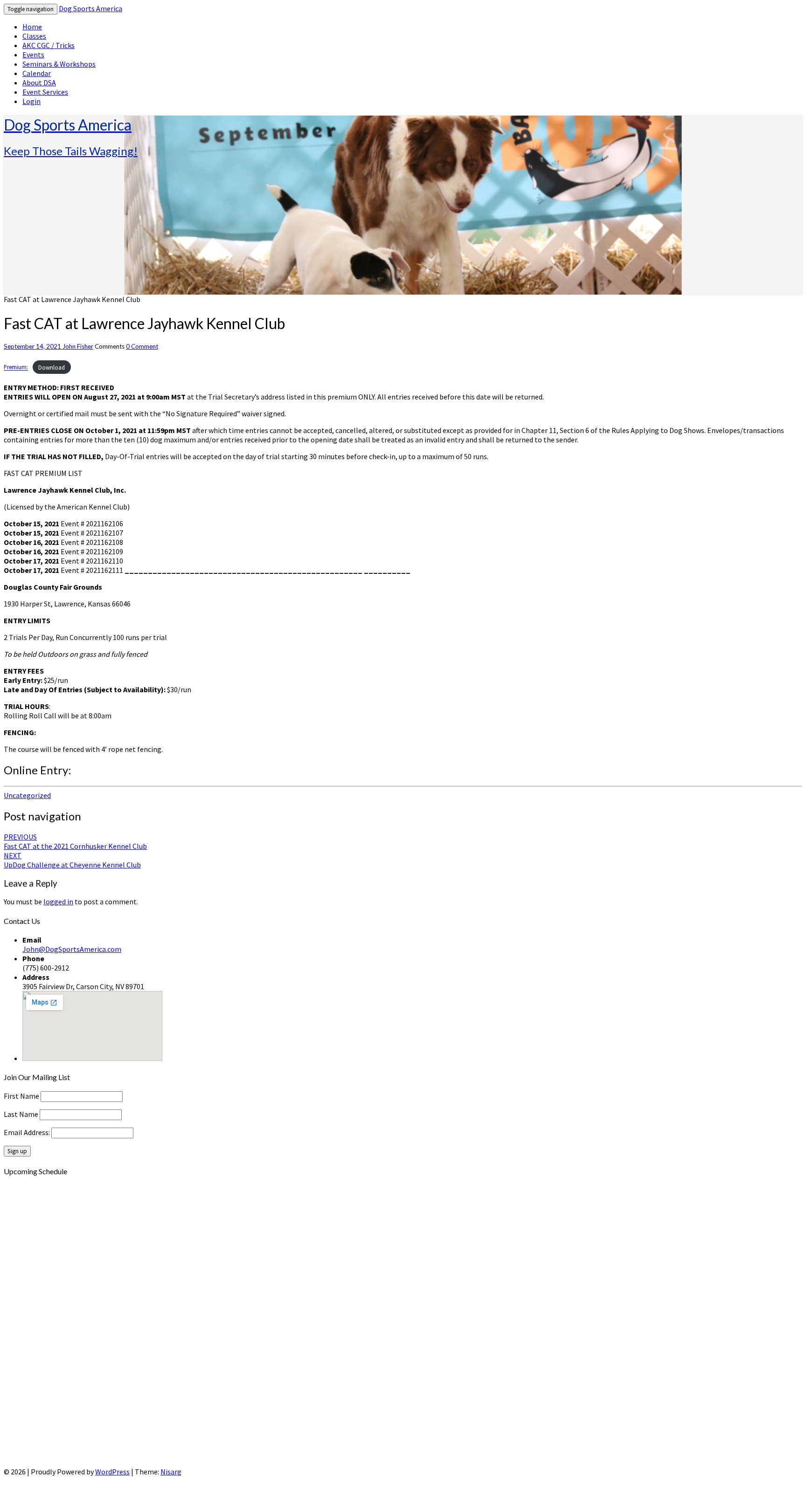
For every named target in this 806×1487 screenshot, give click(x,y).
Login (31, 101)
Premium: (16, 367)
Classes (34, 36)
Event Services (45, 91)
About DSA (39, 82)
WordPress (112, 1471)
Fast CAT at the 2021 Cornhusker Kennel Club (75, 841)
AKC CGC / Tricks (48, 45)
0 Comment (142, 346)
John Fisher (78, 346)
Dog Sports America (90, 8)
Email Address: (27, 1132)
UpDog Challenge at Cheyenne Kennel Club (72, 860)
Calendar (36, 73)
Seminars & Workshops (59, 64)
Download (51, 367)
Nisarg (170, 1471)
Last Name (21, 1114)
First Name (21, 1096)
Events (33, 54)
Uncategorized (27, 795)
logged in (58, 901)
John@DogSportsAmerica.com (71, 949)
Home (32, 26)
